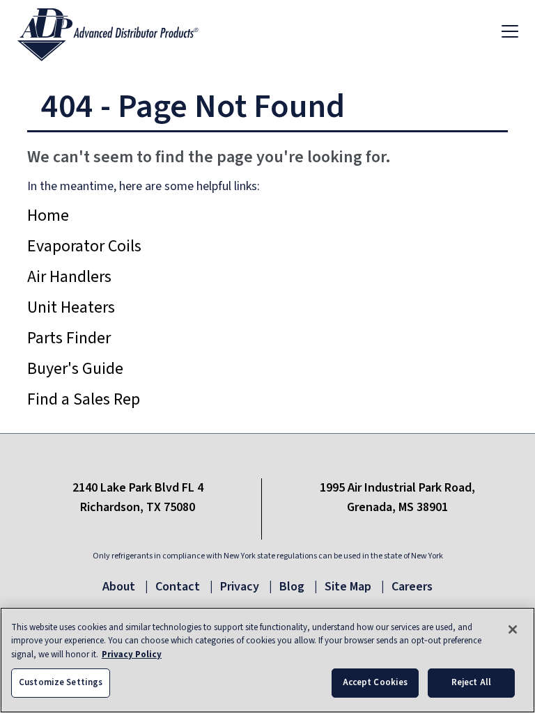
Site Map (348, 586)
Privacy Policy (132, 654)
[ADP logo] (119, 30)
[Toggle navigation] (510, 31)
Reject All (471, 682)
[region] (267, 660)
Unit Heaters (71, 307)
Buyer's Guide (75, 368)
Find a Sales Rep (83, 399)
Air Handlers (69, 277)
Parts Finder (69, 338)
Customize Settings (60, 682)
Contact (177, 586)
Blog (291, 586)
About (118, 586)
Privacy (239, 586)
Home (48, 215)
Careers (412, 586)
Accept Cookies (375, 682)
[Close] (512, 629)
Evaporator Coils (84, 246)
